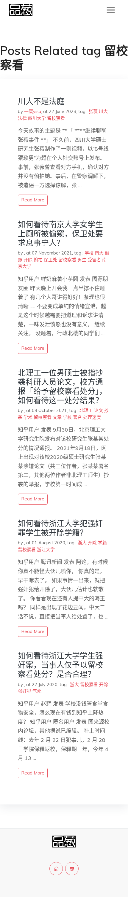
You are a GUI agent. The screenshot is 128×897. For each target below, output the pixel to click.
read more (32, 200)
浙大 (82, 542)
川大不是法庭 (41, 101)
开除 (28, 260)
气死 (36, 691)
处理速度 (92, 417)
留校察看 (56, 118)
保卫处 (50, 260)
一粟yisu (32, 111)
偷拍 (38, 260)
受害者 (94, 260)
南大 (99, 253)
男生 (81, 260)
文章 (57, 417)
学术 (28, 417)
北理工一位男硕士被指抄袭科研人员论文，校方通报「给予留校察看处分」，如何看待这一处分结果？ (62, 386)
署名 (77, 417)
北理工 (86, 410)
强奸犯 (24, 691)
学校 (89, 253)
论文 (98, 410)
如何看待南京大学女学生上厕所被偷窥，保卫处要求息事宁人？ (60, 234)
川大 (103, 111)
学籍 (102, 542)
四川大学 (37, 118)
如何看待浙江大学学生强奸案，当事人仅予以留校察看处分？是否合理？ (60, 665)
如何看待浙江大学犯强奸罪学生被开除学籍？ (60, 528)
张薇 (93, 111)
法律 (22, 118)
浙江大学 (46, 549)
